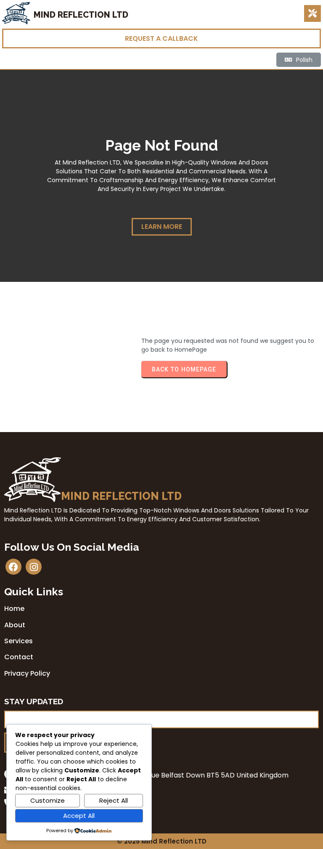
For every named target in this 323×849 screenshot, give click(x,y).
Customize (47, 800)
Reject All (113, 800)
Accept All (79, 815)
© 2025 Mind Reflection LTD (162, 841)
